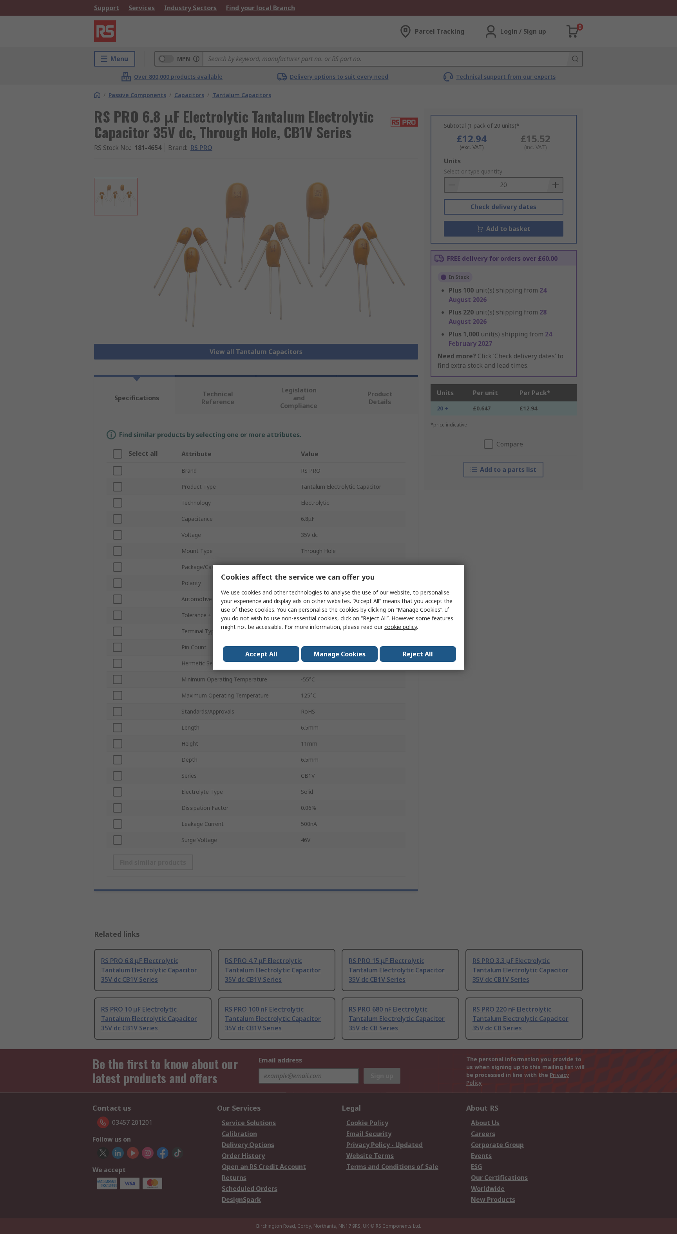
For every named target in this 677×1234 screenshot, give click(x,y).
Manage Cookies (340, 654)
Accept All (261, 654)
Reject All (418, 654)
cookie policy (400, 627)
